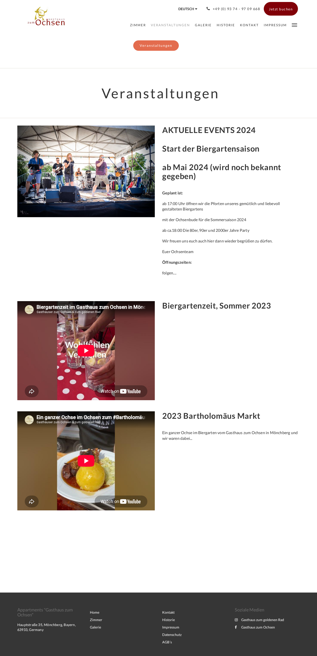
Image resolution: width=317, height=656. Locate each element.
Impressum (170, 627)
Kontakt (168, 612)
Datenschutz (172, 634)
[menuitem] (138, 25)
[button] (294, 24)
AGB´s (167, 642)
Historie (168, 620)
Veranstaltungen (156, 45)
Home (94, 612)
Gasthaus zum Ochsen (258, 627)
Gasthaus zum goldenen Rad (262, 620)
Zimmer (96, 620)
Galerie (95, 627)
